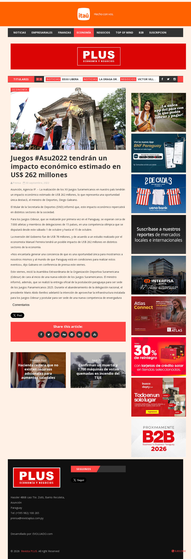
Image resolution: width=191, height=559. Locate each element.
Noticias (19, 32)
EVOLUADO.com (42, 534)
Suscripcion (157, 32)
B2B (141, 32)
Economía (84, 32)
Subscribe (180, 551)
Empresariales (42, 32)
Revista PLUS (29, 551)
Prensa (17, 182)
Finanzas (64, 32)
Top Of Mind (124, 32)
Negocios (103, 32)
